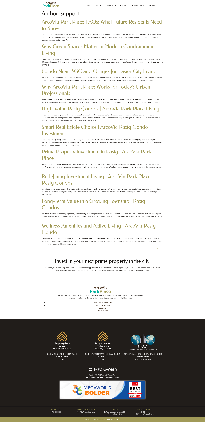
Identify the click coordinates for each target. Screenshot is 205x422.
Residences (111, 5)
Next (160, 249)
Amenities (123, 5)
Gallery (152, 5)
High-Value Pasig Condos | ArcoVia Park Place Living (100, 108)
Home (88, 5)
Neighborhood (138, 5)
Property (98, 5)
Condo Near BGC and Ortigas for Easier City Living (99, 71)
